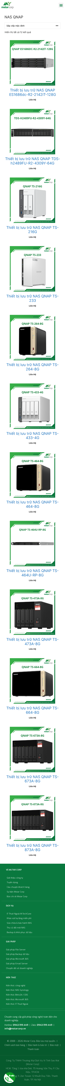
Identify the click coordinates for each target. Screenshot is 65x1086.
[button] (60, 5)
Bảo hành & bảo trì (37, 1045)
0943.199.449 (20, 1024)
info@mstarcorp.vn (15, 1028)
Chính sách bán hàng (15, 1045)
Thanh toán (33, 1049)
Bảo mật (54, 1045)
